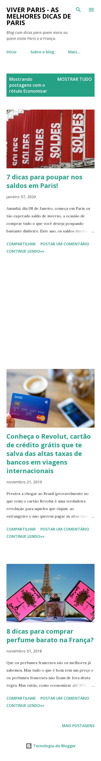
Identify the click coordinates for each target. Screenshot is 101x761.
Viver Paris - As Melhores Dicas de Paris (38, 16)
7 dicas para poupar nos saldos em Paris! (44, 181)
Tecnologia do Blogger (54, 745)
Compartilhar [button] (21, 243)
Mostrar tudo (74, 79)
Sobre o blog (42, 51)
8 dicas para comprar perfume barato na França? (50, 635)
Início (11, 51)
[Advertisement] (50, 312)
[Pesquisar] (78, 9)
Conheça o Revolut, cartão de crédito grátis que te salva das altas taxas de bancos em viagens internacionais (48, 453)
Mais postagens (78, 725)
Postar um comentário (64, 243)
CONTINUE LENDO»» (25, 251)
